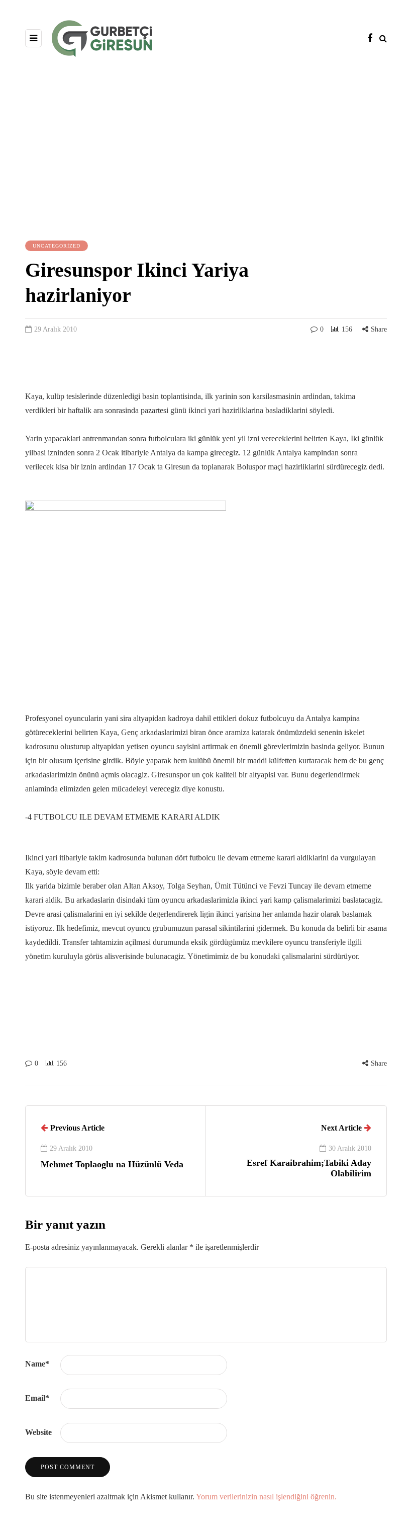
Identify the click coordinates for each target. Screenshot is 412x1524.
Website (38, 1432)
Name (37, 1363)
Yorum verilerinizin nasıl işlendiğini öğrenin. (266, 1496)
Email (37, 1398)
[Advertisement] (206, 147)
